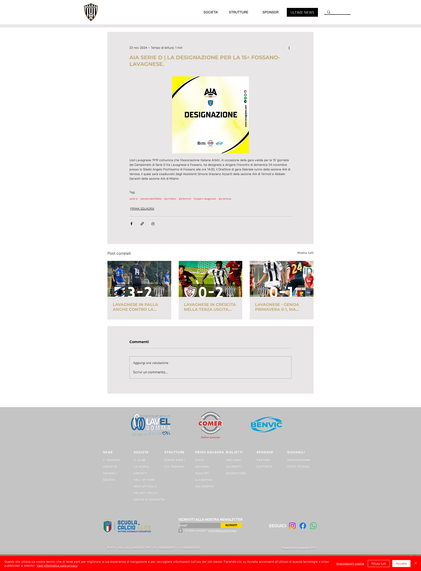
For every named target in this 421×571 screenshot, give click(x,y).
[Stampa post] (153, 224)
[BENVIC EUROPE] (267, 425)
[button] (206, 12)
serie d (133, 198)
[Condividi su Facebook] (131, 224)
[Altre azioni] (289, 47)
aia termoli (185, 198)
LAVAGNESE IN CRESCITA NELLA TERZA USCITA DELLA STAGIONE (210, 307)
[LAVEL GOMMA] (151, 425)
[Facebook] (302, 525)
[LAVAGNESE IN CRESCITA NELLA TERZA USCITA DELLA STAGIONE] (211, 279)
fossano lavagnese (205, 198)
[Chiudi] (415, 563)
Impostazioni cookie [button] (350, 564)
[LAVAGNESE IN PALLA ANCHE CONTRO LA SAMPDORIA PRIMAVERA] (139, 279)
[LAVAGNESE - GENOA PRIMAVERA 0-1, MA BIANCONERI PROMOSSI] (282, 279)
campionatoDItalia (150, 198)
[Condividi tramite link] (142, 224)
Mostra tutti (305, 253)
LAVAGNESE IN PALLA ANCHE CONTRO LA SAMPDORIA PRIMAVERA (139, 307)
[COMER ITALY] (210, 425)
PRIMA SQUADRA (142, 209)
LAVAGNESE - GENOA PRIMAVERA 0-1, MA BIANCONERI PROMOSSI (280, 307)
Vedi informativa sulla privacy (57, 565)
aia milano (170, 198)
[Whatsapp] (313, 525)
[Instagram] (292, 525)
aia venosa (225, 198)
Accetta (401, 564)
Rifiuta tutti (378, 564)
